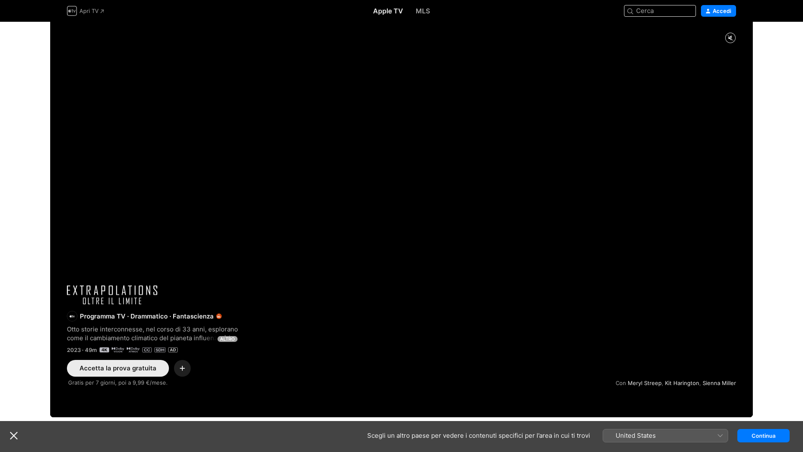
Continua (763, 435)
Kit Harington (682, 383)
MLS (423, 11)
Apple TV (388, 11)
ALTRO (227, 339)
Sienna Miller (719, 383)
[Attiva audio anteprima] (730, 38)
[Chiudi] (14, 435)
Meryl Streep (645, 383)
